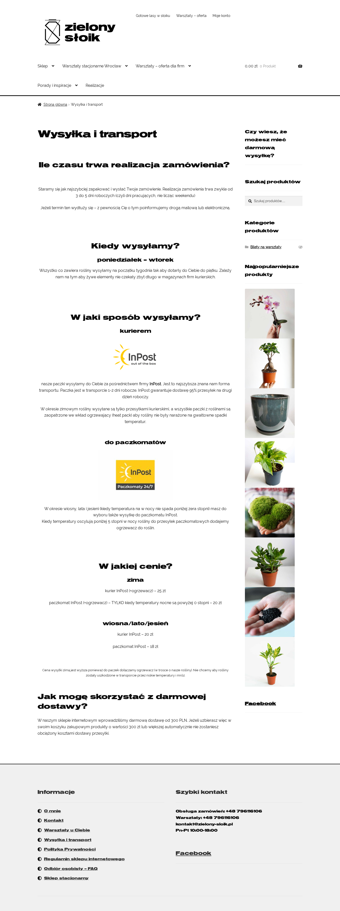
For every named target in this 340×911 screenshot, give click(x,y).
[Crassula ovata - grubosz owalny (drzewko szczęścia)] (273, 562)
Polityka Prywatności (70, 849)
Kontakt (53, 820)
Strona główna (55, 104)
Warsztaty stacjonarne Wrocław (91, 66)
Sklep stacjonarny (66, 878)
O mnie (52, 811)
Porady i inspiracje (54, 85)
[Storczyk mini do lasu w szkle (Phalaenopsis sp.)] (273, 313)
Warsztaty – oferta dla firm (160, 66)
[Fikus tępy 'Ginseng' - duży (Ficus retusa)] (273, 363)
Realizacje (95, 85)
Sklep (43, 66)
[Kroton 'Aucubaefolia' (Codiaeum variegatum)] (273, 662)
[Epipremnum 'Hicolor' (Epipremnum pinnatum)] (273, 463)
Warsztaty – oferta (191, 16)
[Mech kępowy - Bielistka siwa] (273, 512)
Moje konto (221, 16)
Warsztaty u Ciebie (67, 830)
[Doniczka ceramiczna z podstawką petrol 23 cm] (273, 413)
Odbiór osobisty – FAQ (71, 869)
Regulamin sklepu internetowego (84, 859)
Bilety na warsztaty (266, 247)
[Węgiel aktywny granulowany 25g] (273, 612)
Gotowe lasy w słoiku (153, 16)
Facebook (260, 703)
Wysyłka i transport (67, 840)
